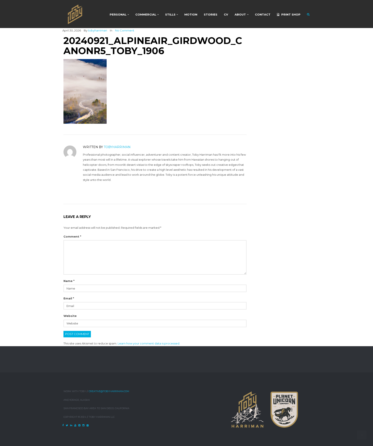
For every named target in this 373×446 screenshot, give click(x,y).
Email (68, 298)
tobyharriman (97, 30)
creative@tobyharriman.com (109, 391)
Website (70, 316)
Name (68, 281)
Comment (72, 236)
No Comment (124, 30)
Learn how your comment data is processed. (149, 343)
